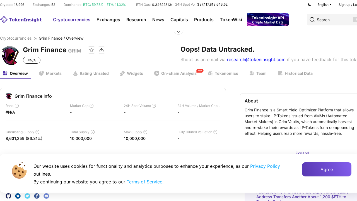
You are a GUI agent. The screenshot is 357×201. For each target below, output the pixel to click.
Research (136, 19)
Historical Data (299, 73)
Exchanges (108, 19)
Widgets (135, 73)
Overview (19, 73)
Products (204, 19)
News (158, 19)
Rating (94, 73)
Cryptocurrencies (71, 19)
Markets (54, 73)
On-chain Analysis (179, 73)
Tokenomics (226, 73)
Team (261, 73)
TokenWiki (231, 19)
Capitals (179, 19)
